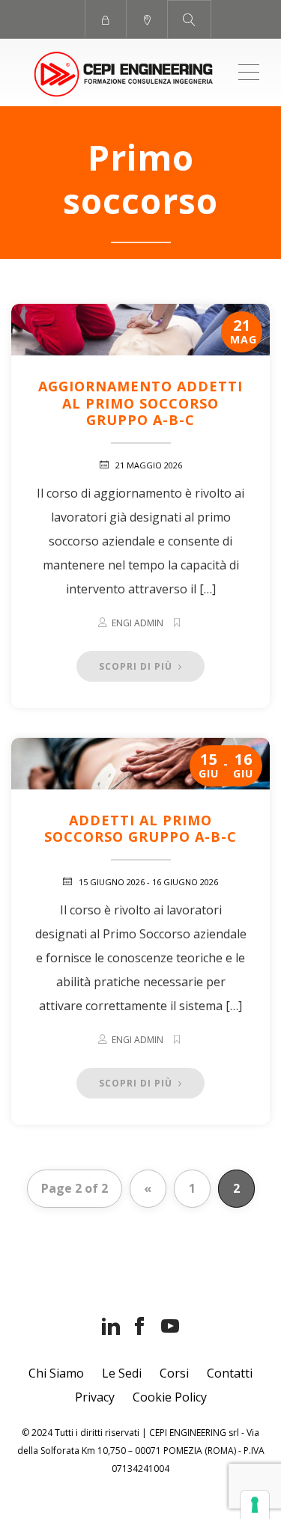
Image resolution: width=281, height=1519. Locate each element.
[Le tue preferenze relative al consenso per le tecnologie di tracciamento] (255, 1505)
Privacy (95, 1397)
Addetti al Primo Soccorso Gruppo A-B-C (140, 828)
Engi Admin (137, 623)
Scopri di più (137, 666)
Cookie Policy (170, 1397)
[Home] (124, 72)
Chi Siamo (56, 1373)
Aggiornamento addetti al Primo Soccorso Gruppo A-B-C (140, 403)
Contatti (230, 1373)
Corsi (174, 1373)
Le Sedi (122, 1373)
